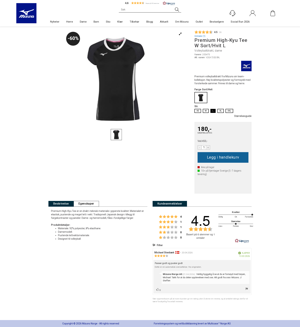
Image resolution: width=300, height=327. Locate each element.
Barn (96, 21)
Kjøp (223, 157)
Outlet (199, 21)
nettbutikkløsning (187, 323)
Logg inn (252, 20)
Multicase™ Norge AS (219, 323)
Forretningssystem (164, 323)
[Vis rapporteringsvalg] (246, 289)
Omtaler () (199, 36)
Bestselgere (217, 21)
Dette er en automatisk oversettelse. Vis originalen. (178, 267)
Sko (108, 21)
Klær (120, 21)
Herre (69, 21)
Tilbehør (134, 21)
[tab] (61, 204)
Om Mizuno (182, 21)
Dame (83, 21)
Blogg (149, 21)
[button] (150, 3)
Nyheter (54, 21)
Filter (159, 245)
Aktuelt (164, 21)
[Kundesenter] (232, 13)
